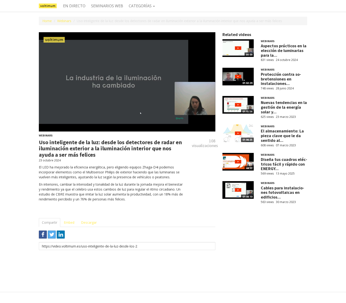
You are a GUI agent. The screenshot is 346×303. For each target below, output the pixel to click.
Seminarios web (107, 5)
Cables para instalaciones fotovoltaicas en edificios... (282, 192)
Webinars (64, 21)
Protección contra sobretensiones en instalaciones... (281, 79)
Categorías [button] (141, 5)
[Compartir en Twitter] (52, 235)
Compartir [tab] (49, 222)
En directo (74, 5)
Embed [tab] (69, 222)
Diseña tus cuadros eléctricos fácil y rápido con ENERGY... (284, 164)
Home (47, 21)
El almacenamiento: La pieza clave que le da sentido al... (282, 135)
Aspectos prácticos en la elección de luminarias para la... (283, 50)
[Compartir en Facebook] (43, 235)
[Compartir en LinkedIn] (61, 235)
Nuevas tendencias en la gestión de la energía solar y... (284, 107)
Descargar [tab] (89, 222)
